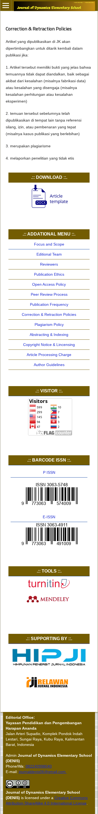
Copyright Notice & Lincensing (49, 344)
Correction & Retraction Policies (49, 314)
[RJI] (49, 689)
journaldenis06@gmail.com (43, 772)
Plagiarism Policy (49, 324)
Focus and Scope (49, 244)
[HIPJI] (49, 666)
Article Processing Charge (49, 354)
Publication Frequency (49, 304)
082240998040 (39, 766)
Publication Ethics (49, 274)
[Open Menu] (5, 5)
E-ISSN (49, 517)
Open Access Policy (49, 284)
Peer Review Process (49, 294)
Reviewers (49, 264)
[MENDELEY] (49, 603)
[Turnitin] (49, 587)
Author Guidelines (49, 365)
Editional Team (49, 254)
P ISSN (49, 472)
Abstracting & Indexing (49, 334)
